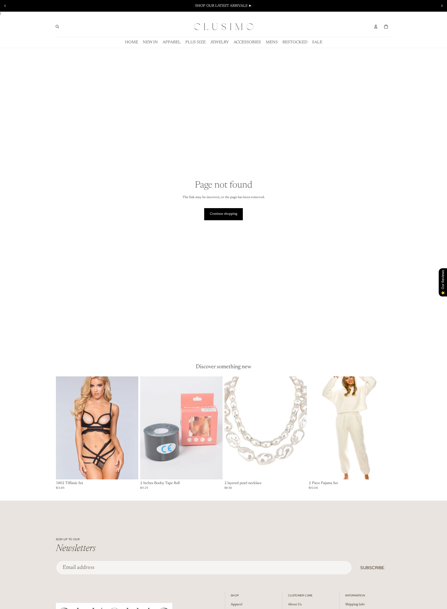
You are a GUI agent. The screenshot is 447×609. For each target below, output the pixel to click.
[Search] (57, 26)
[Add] (131, 472)
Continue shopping (223, 214)
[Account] (376, 26)
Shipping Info (355, 604)
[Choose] (215, 472)
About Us (295, 604)
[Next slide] (442, 6)
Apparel (236, 604)
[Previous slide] (5, 6)
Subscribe (372, 567)
